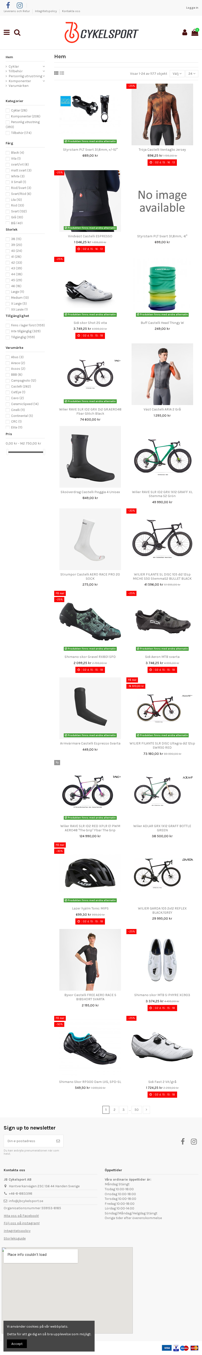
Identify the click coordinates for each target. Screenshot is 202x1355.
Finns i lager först (28, 325)
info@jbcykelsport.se (26, 1201)
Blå (17, 223)
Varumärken (19, 86)
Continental (22, 416)
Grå (17, 217)
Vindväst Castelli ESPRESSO (90, 236)
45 (16, 280)
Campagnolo (23, 380)
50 (137, 1110)
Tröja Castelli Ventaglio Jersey (162, 150)
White (18, 176)
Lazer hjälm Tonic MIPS (90, 908)
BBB (16, 374)
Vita (16, 158)
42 (16, 262)
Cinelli (18, 410)
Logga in (192, 7)
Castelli (21, 386)
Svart (19, 211)
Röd (17, 205)
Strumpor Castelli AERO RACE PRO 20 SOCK (90, 576)
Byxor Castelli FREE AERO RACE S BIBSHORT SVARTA (90, 997)
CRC (16, 421)
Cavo (17, 398)
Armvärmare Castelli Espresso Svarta (90, 743)
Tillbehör (16, 71)
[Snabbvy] (93, 143)
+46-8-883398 (20, 1193)
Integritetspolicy (46, 11)
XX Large (19, 309)
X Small (18, 182)
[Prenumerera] (58, 1141)
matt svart (21, 170)
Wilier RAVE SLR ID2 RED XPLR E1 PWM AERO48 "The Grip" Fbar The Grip (90, 828)
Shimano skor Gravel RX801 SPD (90, 657)
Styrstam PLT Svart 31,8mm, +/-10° (90, 150)
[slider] (7, 452)
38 (16, 239)
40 (16, 251)
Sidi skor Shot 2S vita (90, 323)
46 (16, 286)
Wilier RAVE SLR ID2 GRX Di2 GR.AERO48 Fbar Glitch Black (90, 411)
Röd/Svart (21, 188)
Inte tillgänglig (26, 331)
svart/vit (20, 164)
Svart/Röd (21, 194)
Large (17, 292)
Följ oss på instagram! (22, 1223)
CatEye (18, 392)
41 (16, 257)
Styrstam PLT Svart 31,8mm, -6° (162, 236)
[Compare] (86, 143)
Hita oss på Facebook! (21, 1216)
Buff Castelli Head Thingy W (162, 323)
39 (16, 245)
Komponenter (20, 81)
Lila (16, 200)
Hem (9, 57)
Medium (20, 297)
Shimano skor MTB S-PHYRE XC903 (162, 995)
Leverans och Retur (17, 11)
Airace (18, 363)
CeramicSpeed (25, 404)
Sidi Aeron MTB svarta (162, 657)
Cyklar (14, 66)
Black (17, 152)
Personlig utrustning (25, 76)
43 (16, 268)
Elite (16, 427)
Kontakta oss (71, 11)
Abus (17, 357)
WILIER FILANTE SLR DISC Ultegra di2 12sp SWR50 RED (162, 745)
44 (16, 274)
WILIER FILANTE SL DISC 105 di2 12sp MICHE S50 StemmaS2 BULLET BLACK (162, 576)
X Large (19, 303)
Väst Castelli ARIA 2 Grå (162, 409)
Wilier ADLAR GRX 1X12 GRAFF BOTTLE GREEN (162, 828)
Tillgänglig (23, 337)
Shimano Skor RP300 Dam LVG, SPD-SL (90, 1082)
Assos (18, 369)
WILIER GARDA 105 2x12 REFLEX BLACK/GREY (162, 910)
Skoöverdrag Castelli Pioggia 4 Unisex (90, 492)
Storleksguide (15, 1238)
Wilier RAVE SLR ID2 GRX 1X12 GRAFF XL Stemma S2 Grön (162, 494)
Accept (17, 1344)
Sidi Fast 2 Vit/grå (162, 1082)
